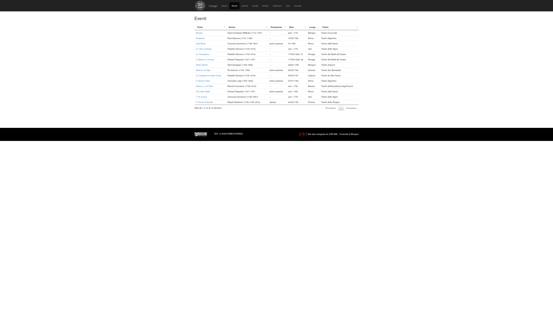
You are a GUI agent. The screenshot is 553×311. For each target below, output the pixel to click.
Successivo (351, 108)
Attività (265, 5)
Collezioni (277, 5)
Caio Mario (201, 43)
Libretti (245, 5)
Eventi (234, 5)
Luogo (312, 27)
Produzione (276, 27)
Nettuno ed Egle (203, 70)
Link (288, 5)
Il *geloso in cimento (205, 59)
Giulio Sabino (202, 64)
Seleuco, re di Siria (204, 86)
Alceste (199, 32)
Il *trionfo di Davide (204, 102)
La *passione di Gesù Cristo (208, 75)
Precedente (330, 108)
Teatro (325, 27)
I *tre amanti (201, 96)
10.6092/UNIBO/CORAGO (231, 133)
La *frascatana (202, 54)
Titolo (200, 27)
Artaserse (200, 38)
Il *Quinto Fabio (203, 80)
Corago (213, 6)
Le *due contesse (204, 48)
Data (291, 27)
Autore (232, 27)
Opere (224, 5)
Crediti (255, 5)
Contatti (297, 5)
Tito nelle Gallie (203, 91)
